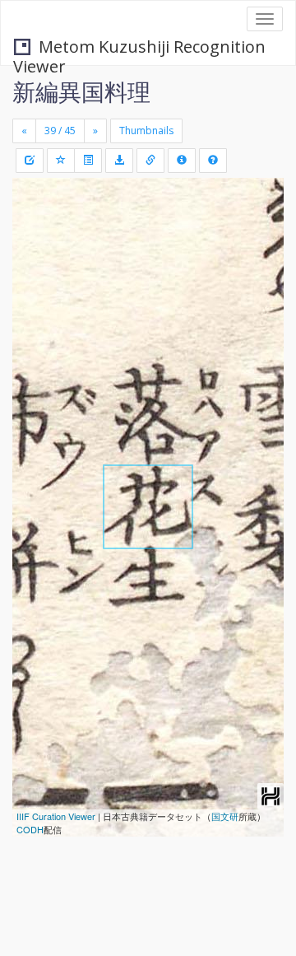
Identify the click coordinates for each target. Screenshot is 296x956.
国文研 (224, 816)
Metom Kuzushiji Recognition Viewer (139, 48)
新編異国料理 (81, 91)
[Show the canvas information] (150, 160)
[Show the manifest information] (182, 160)
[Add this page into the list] (61, 160)
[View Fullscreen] (34, 261)
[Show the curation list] (88, 160)
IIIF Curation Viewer (55, 816)
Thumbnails (146, 131)
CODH (30, 829)
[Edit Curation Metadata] (30, 160)
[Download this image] (119, 160)
